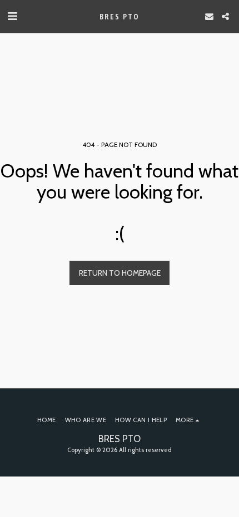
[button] (12, 16)
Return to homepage (120, 273)
